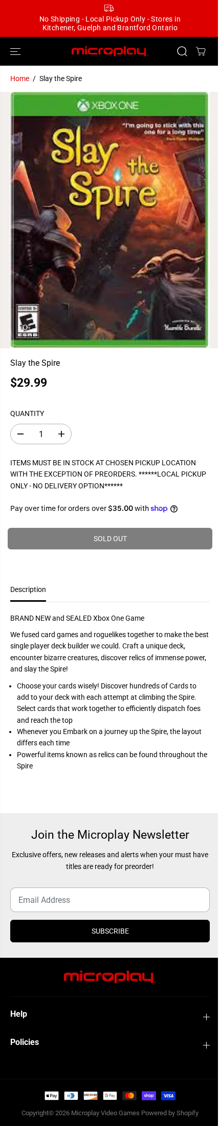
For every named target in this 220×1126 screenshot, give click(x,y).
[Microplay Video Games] (110, 51)
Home (19, 78)
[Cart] (200, 51)
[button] (16, 51)
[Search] (182, 51)
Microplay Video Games (106, 1113)
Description (28, 589)
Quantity (27, 413)
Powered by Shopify (170, 1113)
